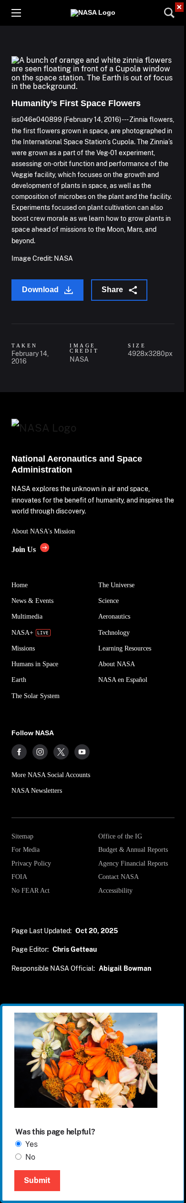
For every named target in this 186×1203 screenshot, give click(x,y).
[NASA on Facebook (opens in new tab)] (19, 751)
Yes (31, 1144)
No (30, 1157)
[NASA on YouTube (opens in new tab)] (82, 751)
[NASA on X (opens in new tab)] (61, 751)
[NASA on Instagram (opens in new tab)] (40, 751)
